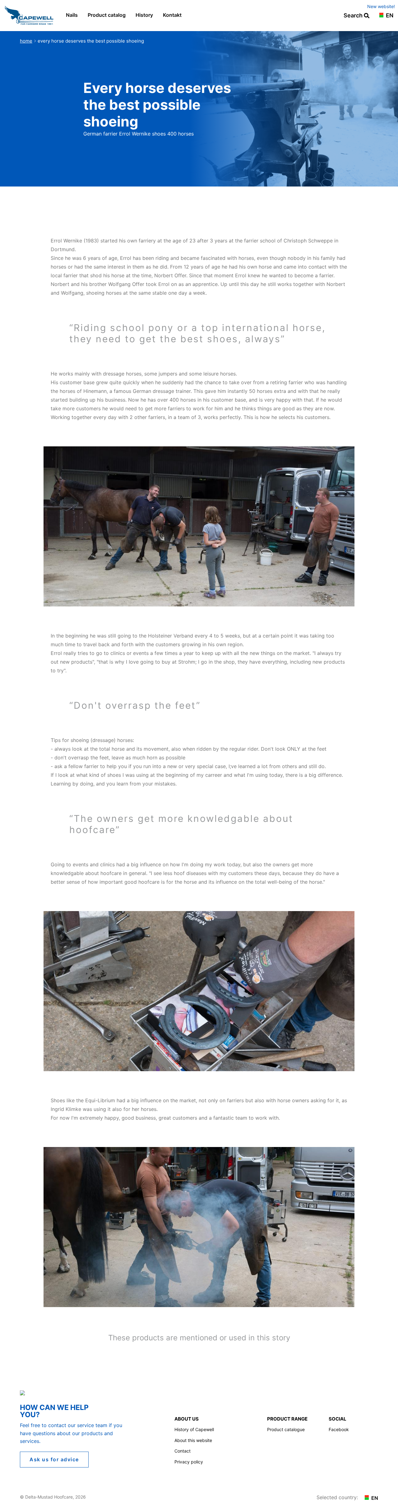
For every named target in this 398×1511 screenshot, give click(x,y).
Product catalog (107, 15)
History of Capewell (194, 1429)
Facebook (339, 1429)
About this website (193, 1440)
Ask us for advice (54, 1459)
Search (354, 16)
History (144, 15)
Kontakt (172, 15)
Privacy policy (188, 1461)
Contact (182, 1450)
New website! (381, 6)
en (389, 16)
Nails (72, 15)
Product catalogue (286, 1429)
